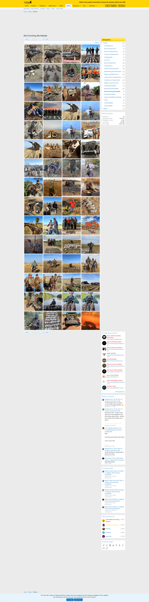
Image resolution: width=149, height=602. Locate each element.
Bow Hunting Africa (110, 48)
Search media (59, 8)
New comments (35, 8)
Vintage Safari (108, 57)
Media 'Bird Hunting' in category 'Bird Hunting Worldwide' (114, 500)
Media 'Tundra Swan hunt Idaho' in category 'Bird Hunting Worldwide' (114, 472)
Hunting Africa (108, 46)
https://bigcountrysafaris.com (114, 339)
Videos (53, 8)
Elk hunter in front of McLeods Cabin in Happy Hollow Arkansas (114, 459)
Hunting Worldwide (110, 86)
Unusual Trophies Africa (111, 54)
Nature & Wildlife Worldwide (112, 97)
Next (47, 39)
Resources (76, 6)
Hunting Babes (108, 103)
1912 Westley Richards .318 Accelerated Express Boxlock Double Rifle (113, 429)
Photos (48, 8)
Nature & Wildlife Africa (111, 74)
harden (108, 532)
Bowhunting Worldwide (111, 88)
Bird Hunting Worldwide (112, 91)
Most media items (108, 517)
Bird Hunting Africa (110, 63)
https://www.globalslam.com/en (115, 388)
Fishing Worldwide (109, 94)
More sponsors (119, 391)
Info (84, 6)
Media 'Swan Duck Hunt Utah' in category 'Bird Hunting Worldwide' (114, 482)
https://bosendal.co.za (112, 377)
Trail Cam (107, 60)
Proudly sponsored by (109, 333)
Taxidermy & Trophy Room (112, 80)
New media (26, 8)
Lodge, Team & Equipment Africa (113, 77)
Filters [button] (96, 42)
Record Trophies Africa (111, 51)
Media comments (108, 396)
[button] (37, 5)
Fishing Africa (108, 66)
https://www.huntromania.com (115, 361)
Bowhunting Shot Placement (112, 71)
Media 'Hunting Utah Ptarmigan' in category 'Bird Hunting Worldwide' (114, 491)
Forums (33, 6)
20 (43, 39)
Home (27, 6)
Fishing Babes (108, 106)
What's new (52, 6)
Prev (27, 39)
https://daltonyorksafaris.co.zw (115, 371)
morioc (108, 529)
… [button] (40, 39)
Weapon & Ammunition (111, 83)
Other (106, 100)
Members (92, 6)
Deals (61, 6)
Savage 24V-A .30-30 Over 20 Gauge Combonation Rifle (113, 400)
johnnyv (108, 536)
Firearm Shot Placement (111, 68)
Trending (42, 6)
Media (69, 6)
